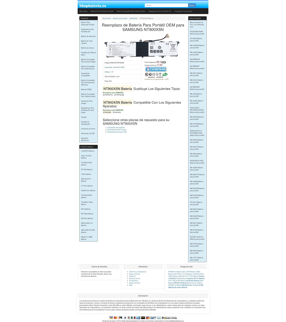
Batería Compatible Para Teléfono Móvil (131, 11)
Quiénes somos (134, 278)
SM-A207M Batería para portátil (197, 118)
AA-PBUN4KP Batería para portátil (197, 88)
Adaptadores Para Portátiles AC (160, 11)
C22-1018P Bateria (189, 272)
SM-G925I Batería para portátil (196, 252)
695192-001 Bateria (195, 283)
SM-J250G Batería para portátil (196, 102)
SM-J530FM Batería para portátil (197, 46)
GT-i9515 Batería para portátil (196, 203)
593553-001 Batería (88, 190)
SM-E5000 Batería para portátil (196, 210)
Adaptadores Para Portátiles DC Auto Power (87, 110)
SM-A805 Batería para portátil (196, 155)
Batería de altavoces (88, 36)
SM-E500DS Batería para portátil (197, 189)
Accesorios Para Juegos (87, 102)
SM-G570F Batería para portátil (196, 148)
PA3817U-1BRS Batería (86, 238)
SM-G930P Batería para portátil (196, 217)
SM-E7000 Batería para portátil (196, 245)
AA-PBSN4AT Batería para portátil (197, 67)
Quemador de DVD (88, 133)
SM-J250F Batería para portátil (196, 168)
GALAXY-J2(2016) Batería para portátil (197, 238)
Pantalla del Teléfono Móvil (88, 53)
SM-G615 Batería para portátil (196, 74)
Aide (130, 285)
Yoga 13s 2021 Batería (86, 156)
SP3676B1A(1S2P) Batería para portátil (197, 161)
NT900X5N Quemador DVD (117, 132)
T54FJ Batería (86, 174)
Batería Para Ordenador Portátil (102, 11)
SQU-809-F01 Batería (86, 180)
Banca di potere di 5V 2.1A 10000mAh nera (197, 24)
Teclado (84, 117)
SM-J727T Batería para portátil (196, 258)
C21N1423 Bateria (192, 280)
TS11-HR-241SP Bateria (177, 280)
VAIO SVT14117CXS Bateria (189, 276)
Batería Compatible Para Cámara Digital (88, 60)
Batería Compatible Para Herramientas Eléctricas (88, 82)
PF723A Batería (86, 169)
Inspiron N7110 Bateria (195, 278)
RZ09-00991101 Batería (87, 224)
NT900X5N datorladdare (116, 127)
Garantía (132, 276)
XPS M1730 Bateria (181, 283)
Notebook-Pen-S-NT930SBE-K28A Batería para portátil (197, 133)
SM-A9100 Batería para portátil (196, 81)
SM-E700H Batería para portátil (196, 196)
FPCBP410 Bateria (175, 272)
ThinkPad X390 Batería (86, 163)
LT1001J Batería (87, 186)
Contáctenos (133, 280)
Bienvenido (83, 11)
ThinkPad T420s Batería (87, 203)
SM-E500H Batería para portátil (196, 141)
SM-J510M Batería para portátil (196, 125)
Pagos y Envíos (134, 274)
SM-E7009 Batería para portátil (196, 231)
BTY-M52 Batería (87, 214)
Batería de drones (87, 48)
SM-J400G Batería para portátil (196, 53)
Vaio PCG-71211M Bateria (183, 274)
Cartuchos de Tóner (88, 129)
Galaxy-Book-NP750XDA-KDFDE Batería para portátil (197, 110)
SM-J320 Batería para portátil (196, 95)
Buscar (191, 5)
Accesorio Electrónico (85, 139)
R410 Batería (85, 209)
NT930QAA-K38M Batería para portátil (197, 32)
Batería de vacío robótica (87, 42)
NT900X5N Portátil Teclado (116, 130)
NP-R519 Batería (87, 218)
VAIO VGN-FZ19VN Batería (88, 231)
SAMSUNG (133, 18)
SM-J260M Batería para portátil (196, 182)
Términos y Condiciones (137, 272)
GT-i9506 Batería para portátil (196, 39)
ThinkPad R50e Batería (86, 196)
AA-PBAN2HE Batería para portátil (197, 60)
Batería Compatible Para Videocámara (88, 67)
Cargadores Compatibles (183, 11)
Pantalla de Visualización (85, 123)
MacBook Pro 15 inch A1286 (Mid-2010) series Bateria (185, 286)
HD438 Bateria (181, 278)
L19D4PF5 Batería (87, 151)
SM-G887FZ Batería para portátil (197, 175)
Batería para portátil (120, 18)
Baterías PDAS (86, 89)
